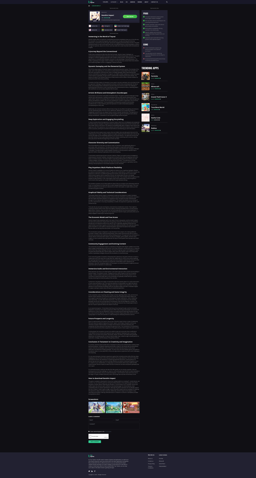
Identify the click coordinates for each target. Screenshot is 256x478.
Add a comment (95, 441)
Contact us (154, 2)
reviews (140, 2)
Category (114, 2)
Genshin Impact (107, 15)
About (146, 2)
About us (150, 458)
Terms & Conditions (150, 467)
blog (121, 2)
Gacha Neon (162, 463)
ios (127, 2)
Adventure (104, 12)
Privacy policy (108, 431)
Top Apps (105, 2)
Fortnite (161, 458)
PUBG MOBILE (162, 466)
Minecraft (161, 461)
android (132, 2)
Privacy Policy (151, 463)
